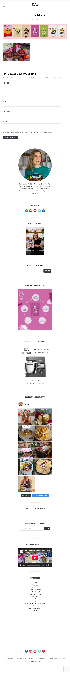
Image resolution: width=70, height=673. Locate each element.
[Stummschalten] (46, 565)
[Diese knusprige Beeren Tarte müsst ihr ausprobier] (43, 450)
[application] (35, 557)
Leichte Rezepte (35, 592)
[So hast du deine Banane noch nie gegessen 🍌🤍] (43, 433)
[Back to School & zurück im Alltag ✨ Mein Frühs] (26, 484)
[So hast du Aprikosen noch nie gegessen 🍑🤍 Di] (26, 417)
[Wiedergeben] (21, 565)
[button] (4, 6)
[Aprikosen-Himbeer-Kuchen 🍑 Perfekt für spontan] (26, 433)
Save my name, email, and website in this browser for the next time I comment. (28, 132)
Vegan (35, 610)
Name (4, 101)
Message (6, 83)
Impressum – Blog (35, 661)
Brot (35, 583)
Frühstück (35, 587)
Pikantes (35, 606)
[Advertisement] (35, 630)
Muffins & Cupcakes (35, 594)
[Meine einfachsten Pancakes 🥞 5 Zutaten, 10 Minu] (43, 417)
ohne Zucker (35, 596)
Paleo (35, 601)
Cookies (35, 585)
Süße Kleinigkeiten (35, 608)
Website (5, 122)
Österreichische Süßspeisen (35, 603)
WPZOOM (62, 658)
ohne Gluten (35, 599)
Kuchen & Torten (35, 590)
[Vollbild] (49, 565)
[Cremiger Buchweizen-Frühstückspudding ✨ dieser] (26, 467)
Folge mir (35, 205)
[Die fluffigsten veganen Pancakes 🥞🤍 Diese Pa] (43, 467)
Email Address (8, 112)
